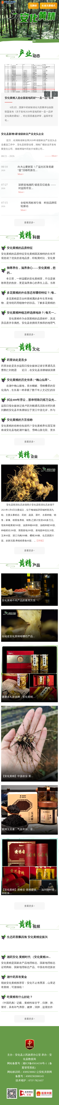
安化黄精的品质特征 (20, 247)
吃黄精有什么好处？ (20, 996)
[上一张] (47, 96)
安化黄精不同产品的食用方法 (18, 600)
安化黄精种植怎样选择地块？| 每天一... (31, 312)
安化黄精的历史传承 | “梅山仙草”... (29, 379)
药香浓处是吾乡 (17, 359)
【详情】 (40, 540)
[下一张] (55, 96)
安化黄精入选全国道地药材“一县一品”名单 (29, 97)
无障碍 (33, 5)
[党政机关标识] (29, 1049)
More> (55, 156)
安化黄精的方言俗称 (20, 419)
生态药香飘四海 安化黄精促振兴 (27, 937)
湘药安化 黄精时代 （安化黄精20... (29, 956)
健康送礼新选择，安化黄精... (18, 696)
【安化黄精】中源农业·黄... (17, 776)
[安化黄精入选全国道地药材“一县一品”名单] (29, 78)
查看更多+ (29, 222)
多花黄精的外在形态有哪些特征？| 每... (31, 292)
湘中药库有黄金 (17, 976)
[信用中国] (44, 1097)
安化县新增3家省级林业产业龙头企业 (22, 134)
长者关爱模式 (48, 5)
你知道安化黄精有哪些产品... (18, 636)
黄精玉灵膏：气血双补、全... (18, 829)
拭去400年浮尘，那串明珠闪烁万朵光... (31, 399)
